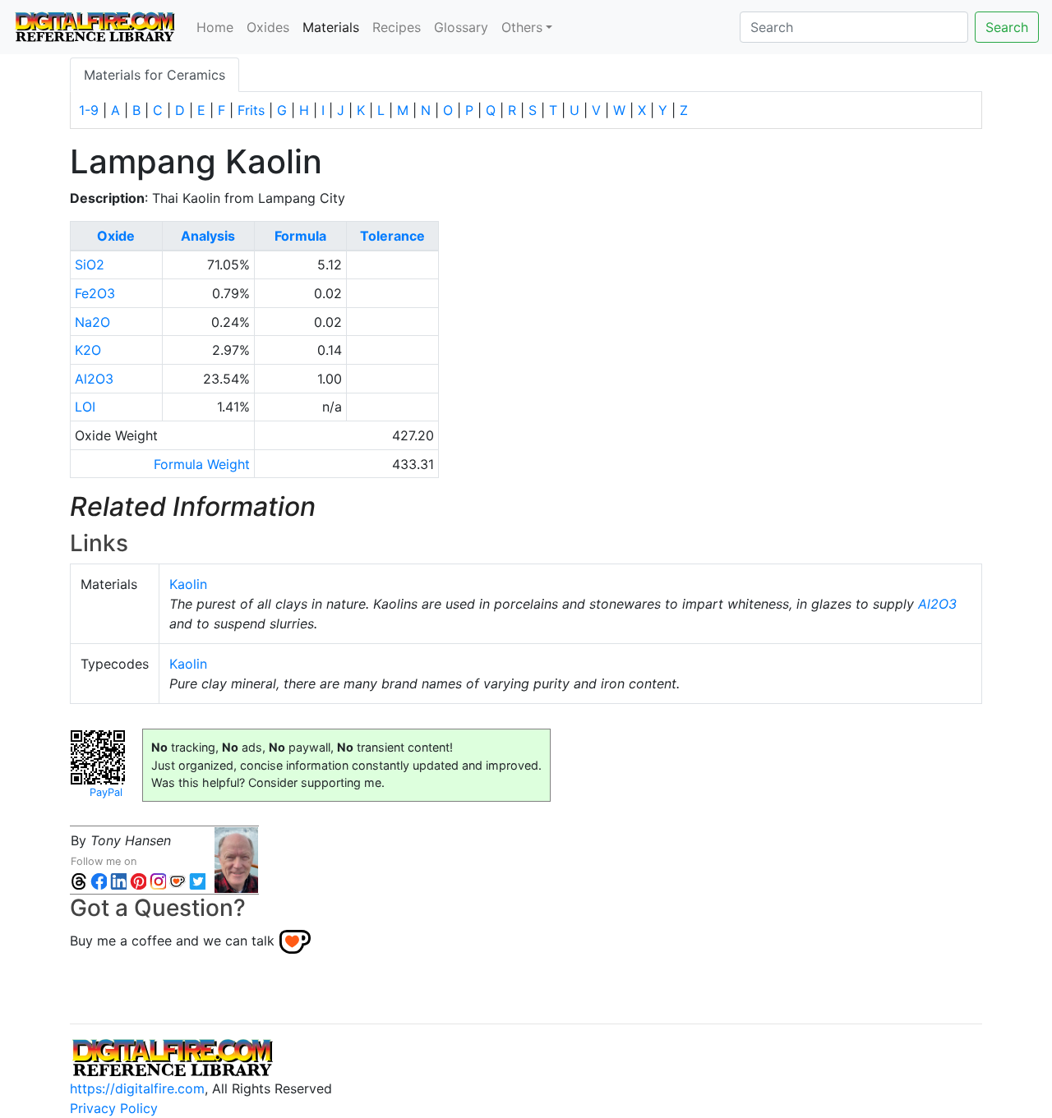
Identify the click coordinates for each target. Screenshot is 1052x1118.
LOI (85, 406)
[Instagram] (158, 881)
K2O (88, 350)
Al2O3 (94, 378)
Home (214, 27)
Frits (251, 110)
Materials (334, 26)
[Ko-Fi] (177, 881)
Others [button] (521, 27)
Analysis (208, 236)
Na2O (92, 322)
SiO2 (89, 264)
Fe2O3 (95, 293)
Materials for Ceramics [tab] (154, 75)
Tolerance (392, 236)
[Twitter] (197, 881)
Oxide (116, 236)
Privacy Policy (114, 1108)
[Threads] (79, 881)
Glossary (461, 27)
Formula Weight (202, 464)
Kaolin (188, 584)
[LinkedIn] (118, 881)
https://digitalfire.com (137, 1088)
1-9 (89, 110)
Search (1006, 27)
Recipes (396, 27)
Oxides (268, 27)
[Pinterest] (138, 881)
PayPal (106, 792)
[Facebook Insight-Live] (98, 881)
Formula (300, 236)
